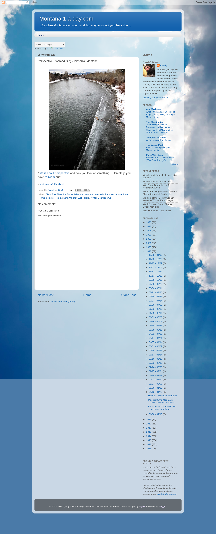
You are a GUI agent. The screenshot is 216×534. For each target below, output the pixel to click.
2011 (149, 448)
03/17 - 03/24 (156, 355)
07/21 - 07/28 (156, 292)
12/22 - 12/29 (156, 259)
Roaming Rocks (46, 198)
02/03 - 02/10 (156, 379)
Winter (93, 198)
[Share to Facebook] (85, 190)
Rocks (58, 198)
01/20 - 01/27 (156, 388)
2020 (149, 247)
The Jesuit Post (154, 145)
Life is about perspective (54, 173)
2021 (149, 243)
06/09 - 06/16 (156, 313)
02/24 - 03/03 (156, 367)
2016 (149, 428)
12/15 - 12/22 (156, 263)
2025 (149, 226)
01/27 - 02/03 (156, 384)
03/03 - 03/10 (156, 363)
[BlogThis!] (79, 190)
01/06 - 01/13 (156, 414)
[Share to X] (82, 190)
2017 (149, 424)
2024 (149, 231)
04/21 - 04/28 (156, 334)
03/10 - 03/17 (156, 359)
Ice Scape (68, 194)
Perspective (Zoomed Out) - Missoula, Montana (162, 407)
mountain (99, 194)
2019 (149, 251)
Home (40, 35)
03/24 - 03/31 (156, 350)
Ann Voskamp (153, 109)
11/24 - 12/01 (156, 271)
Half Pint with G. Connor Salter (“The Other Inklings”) (160, 158)
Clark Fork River (54, 194)
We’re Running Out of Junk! (158, 140)
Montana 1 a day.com (66, 18)
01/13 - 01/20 (156, 392)
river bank (123, 194)
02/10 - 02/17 (156, 375)
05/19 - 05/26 (156, 325)
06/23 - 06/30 (156, 309)
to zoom (50, 177)
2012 (149, 444)
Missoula (78, 194)
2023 (149, 235)
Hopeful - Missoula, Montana (162, 395)
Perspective (111, 194)
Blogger (162, 506)
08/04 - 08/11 (156, 288)
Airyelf (142, 506)
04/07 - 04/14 (156, 342)
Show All (175, 164)
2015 (149, 432)
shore (65, 198)
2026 (149, 222)
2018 (149, 419)
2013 (149, 440)
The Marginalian (155, 122)
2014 (149, 436)
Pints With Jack (154, 155)
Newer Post (45, 295)
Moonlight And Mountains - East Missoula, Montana (161, 401)
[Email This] (76, 190)
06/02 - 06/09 (156, 317)
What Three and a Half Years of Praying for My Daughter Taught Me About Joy (160, 114)
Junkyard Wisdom (156, 137)
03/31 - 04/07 (156, 346)
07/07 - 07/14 (156, 301)
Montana (88, 194)
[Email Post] (70, 190)
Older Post (128, 295)
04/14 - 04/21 (156, 338)
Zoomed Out (104, 198)
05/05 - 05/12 (156, 330)
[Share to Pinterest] (88, 190)
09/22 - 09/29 (156, 284)
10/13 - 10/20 (156, 276)
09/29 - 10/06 (156, 280)
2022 (149, 239)
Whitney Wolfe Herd (51, 184)
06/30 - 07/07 (156, 305)
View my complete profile (155, 97)
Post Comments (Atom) (63, 301)
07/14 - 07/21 (156, 296)
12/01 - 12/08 (156, 267)
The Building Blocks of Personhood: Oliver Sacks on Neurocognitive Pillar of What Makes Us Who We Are (159, 128)
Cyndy (163, 65)
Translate (58, 48)
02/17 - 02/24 (156, 371)
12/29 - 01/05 (156, 255)
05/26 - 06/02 (156, 321)
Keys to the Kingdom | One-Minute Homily (159, 148)
